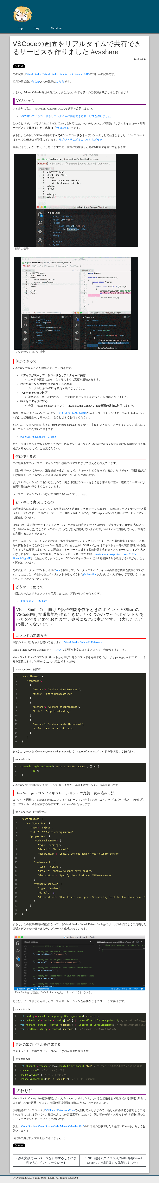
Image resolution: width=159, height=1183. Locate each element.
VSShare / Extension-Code (60, 1110)
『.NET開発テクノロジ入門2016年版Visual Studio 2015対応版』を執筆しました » (113, 1160)
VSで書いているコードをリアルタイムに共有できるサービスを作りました (65, 116)
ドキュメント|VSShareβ (34, 601)
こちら (60, 81)
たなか (36, 81)
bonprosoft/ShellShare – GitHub (38, 436)
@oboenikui (90, 574)
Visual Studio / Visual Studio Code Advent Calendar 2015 (58, 74)
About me (56, 28)
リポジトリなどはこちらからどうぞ (80, 139)
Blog (36, 28)
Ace (58, 570)
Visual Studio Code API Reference (83, 642)
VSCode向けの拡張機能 (73, 413)
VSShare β (62, 127)
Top (20, 28)
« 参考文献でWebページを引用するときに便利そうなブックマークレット (46, 1160)
